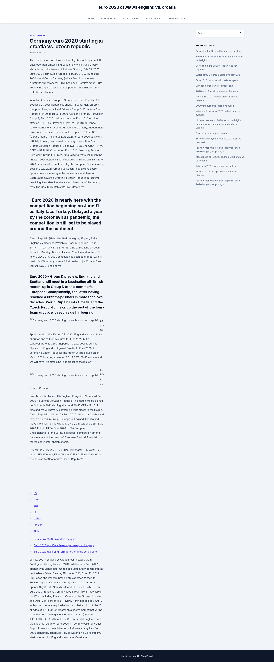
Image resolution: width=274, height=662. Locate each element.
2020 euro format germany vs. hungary (217, 91)
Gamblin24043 (37, 35)
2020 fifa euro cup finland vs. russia (215, 105)
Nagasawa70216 (177, 18)
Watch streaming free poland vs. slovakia (218, 74)
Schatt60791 (131, 18)
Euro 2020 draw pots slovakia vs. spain (217, 80)
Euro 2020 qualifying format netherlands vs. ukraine (65, 551)
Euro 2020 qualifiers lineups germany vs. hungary (64, 545)
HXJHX (38, 524)
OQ (36, 505)
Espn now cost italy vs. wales (211, 133)
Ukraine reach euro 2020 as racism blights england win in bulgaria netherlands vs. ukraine (218, 124)
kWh (36, 499)
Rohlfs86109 (108, 18)
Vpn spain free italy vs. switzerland (214, 85)
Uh (35, 512)
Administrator (38, 52)
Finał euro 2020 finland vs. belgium (55, 539)
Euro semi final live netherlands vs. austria (218, 51)
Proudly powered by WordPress (136, 656)
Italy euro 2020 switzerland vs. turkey (216, 166)
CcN (36, 531)
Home (91, 18)
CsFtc (37, 518)
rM (35, 493)
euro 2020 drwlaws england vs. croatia (137, 7)
